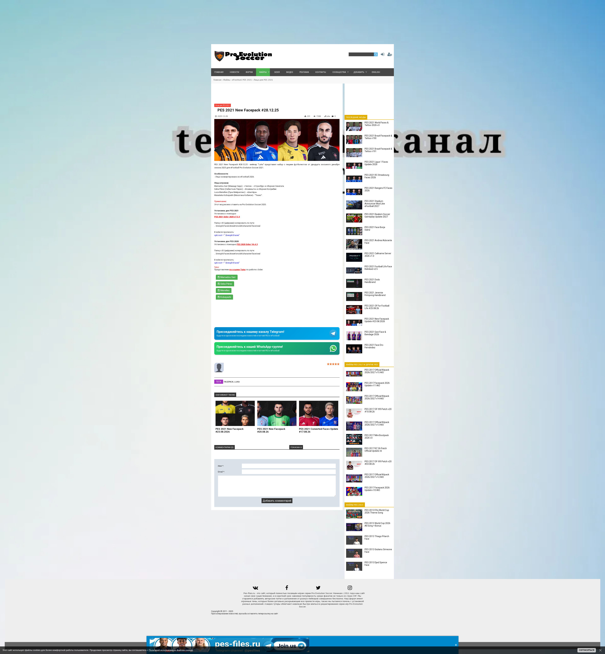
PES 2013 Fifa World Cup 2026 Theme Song (377, 511)
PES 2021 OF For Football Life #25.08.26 (377, 307)
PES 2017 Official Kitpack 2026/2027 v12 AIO (377, 475)
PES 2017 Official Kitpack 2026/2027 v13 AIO (377, 423)
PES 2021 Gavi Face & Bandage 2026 (375, 333)
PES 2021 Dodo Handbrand (372, 280)
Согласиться (586, 650)
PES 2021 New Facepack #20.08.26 (271, 430)
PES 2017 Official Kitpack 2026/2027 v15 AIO (377, 371)
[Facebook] (286, 589)
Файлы (226, 79)
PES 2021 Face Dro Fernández (374, 346)
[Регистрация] (389, 55)
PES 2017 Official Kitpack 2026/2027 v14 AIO (377, 397)
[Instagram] (349, 589)
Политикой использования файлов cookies (171, 650)
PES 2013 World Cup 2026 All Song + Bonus (377, 524)
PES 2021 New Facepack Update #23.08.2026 (377, 320)
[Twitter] (318, 589)
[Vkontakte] (255, 589)
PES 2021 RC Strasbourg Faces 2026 (377, 176)
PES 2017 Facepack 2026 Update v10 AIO (377, 488)
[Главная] (242, 61)
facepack (228, 382)
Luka (237, 382)
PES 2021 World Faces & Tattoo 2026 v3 (377, 123)
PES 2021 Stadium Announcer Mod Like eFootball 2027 (375, 203)
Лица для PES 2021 (263, 79)
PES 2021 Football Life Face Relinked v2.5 (378, 267)
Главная (217, 79)
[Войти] (382, 55)
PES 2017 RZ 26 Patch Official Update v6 (376, 449)
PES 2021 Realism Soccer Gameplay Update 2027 (377, 215)
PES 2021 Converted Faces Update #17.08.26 (318, 430)
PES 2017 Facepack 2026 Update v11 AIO (377, 384)
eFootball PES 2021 (242, 79)
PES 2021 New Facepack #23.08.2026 (229, 430)
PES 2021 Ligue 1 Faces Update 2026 (376, 163)
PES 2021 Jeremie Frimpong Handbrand (375, 293)
